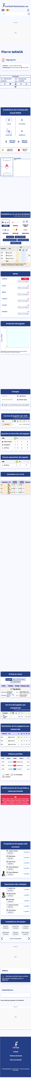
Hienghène (7, 445)
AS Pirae (6, 448)
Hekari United (8, 441)
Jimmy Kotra (15, 932)
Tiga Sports (11, 59)
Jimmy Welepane (13, 867)
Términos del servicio (16, 1056)
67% (24, 424)
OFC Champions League (5, 716)
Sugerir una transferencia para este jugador (16, 405)
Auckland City (20, 765)
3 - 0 (17, 695)
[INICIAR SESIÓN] (28, 10)
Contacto (15, 1051)
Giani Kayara (12, 910)
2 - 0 (17, 692)
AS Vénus (11, 769)
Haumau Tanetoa (13, 905)
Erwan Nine (5, 926)
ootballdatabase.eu (16, 6)
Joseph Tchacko (13, 851)
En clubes (8, 679)
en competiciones (15, 682)
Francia (24, 67)
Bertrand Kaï (12, 893)
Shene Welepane (13, 872)
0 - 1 (14, 765)
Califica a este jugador (23, 281)
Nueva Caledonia (15, 67)
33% (29, 424)
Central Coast (20, 762)
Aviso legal (16, 1047)
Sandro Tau (12, 888)
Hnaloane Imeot (15, 926)
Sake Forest (12, 861)
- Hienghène (10, 692)
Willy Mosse (12, 856)
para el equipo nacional (19, 679)
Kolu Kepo (11, 899)
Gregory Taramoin (25, 932)
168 (20, 424)
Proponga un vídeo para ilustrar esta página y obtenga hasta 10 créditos (15, 978)
